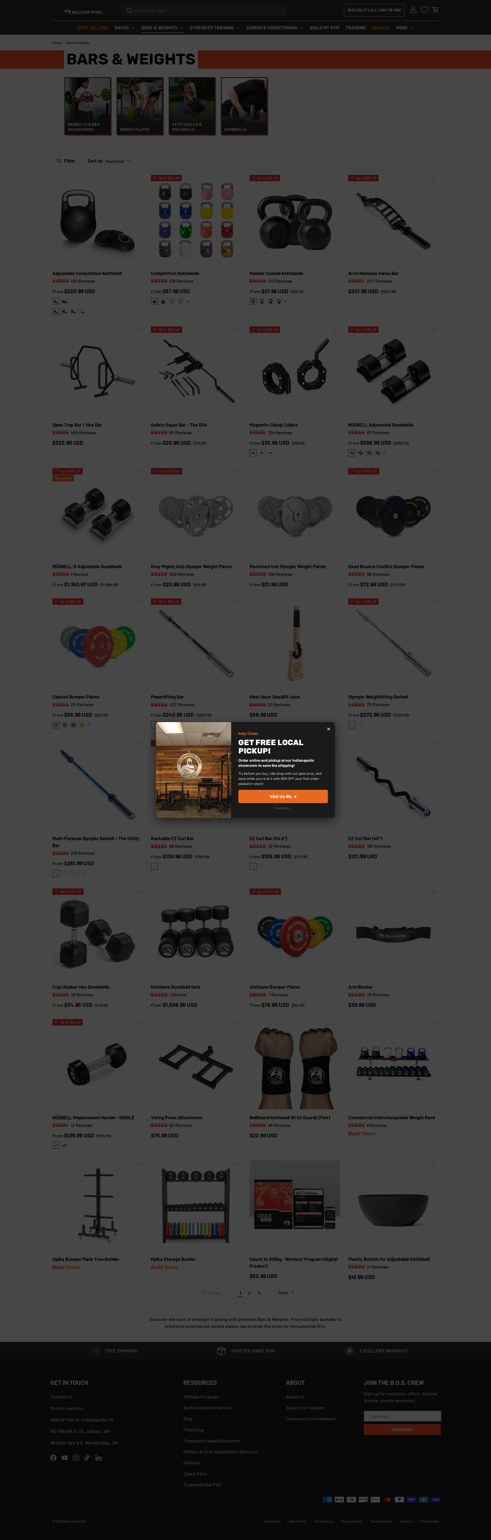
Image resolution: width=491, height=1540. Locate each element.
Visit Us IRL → (283, 796)
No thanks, (283, 808)
